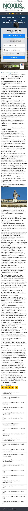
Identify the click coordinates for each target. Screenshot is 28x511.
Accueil (3, 509)
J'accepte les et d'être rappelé (15, 53)
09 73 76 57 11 (15, 36)
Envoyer (14, 57)
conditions (13, 53)
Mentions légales (11, 509)
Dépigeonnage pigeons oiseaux (9, 73)
